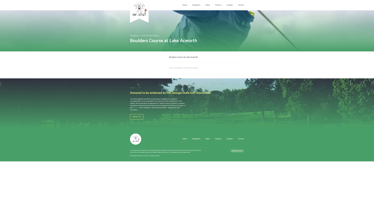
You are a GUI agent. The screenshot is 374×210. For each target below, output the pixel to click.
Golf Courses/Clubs (150, 35)
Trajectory (239, 151)
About (207, 5)
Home (184, 5)
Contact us (136, 117)
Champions (196, 5)
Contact (241, 5)
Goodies (230, 5)
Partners (218, 5)
